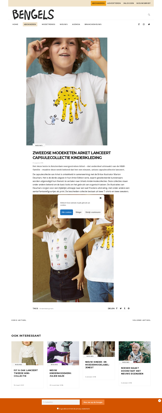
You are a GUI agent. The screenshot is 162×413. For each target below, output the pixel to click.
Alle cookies (67, 212)
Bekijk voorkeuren (93, 212)
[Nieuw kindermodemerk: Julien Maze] (63, 353)
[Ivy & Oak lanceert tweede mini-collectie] (27, 353)
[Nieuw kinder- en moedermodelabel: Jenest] (99, 349)
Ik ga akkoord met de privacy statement (74, 409)
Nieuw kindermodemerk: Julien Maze (61, 373)
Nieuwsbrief (144, 3)
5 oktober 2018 (90, 377)
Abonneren (98, 3)
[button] (100, 198)
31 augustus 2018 (38, 163)
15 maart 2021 (19, 385)
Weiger (79, 212)
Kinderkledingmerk (46, 308)
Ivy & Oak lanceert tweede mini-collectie (26, 373)
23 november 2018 (56, 385)
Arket (57, 174)
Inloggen (128, 3)
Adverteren (114, 3)
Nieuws (39, 145)
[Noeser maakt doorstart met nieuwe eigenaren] (135, 352)
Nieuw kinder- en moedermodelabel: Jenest (97, 365)
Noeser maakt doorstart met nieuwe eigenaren (132, 371)
